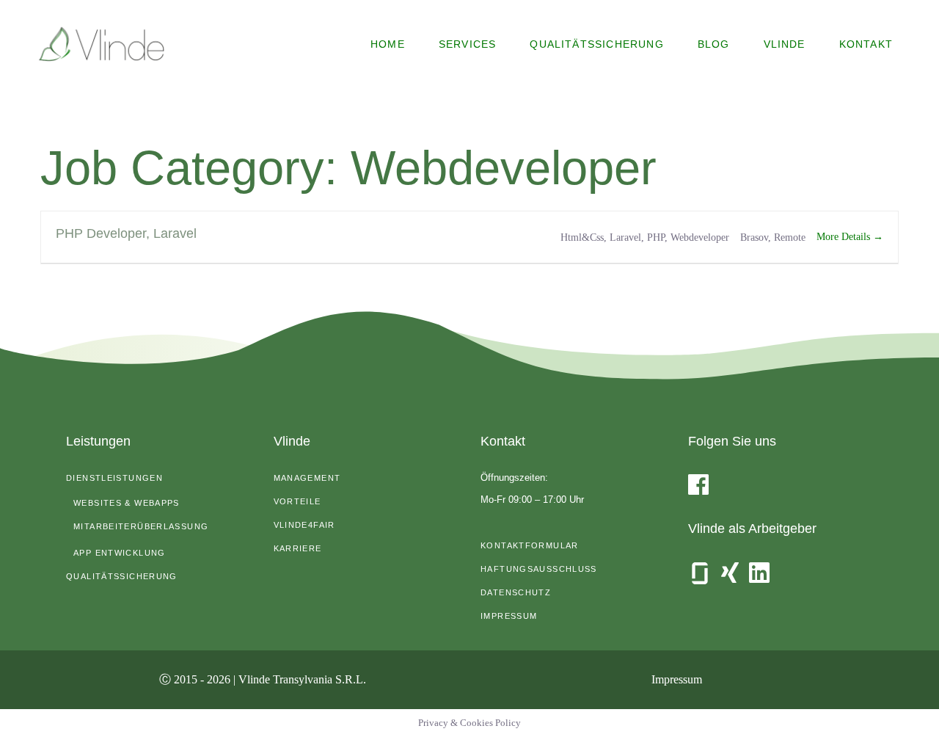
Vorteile (297, 501)
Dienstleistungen (114, 477)
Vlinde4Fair (304, 524)
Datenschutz (516, 592)
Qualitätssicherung (122, 576)
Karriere (298, 548)
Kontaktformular (530, 545)
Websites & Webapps (126, 502)
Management (307, 477)
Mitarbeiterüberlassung (140, 526)
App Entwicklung (119, 552)
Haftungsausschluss (539, 568)
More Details (844, 236)
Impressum (509, 615)
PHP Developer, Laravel (126, 233)
